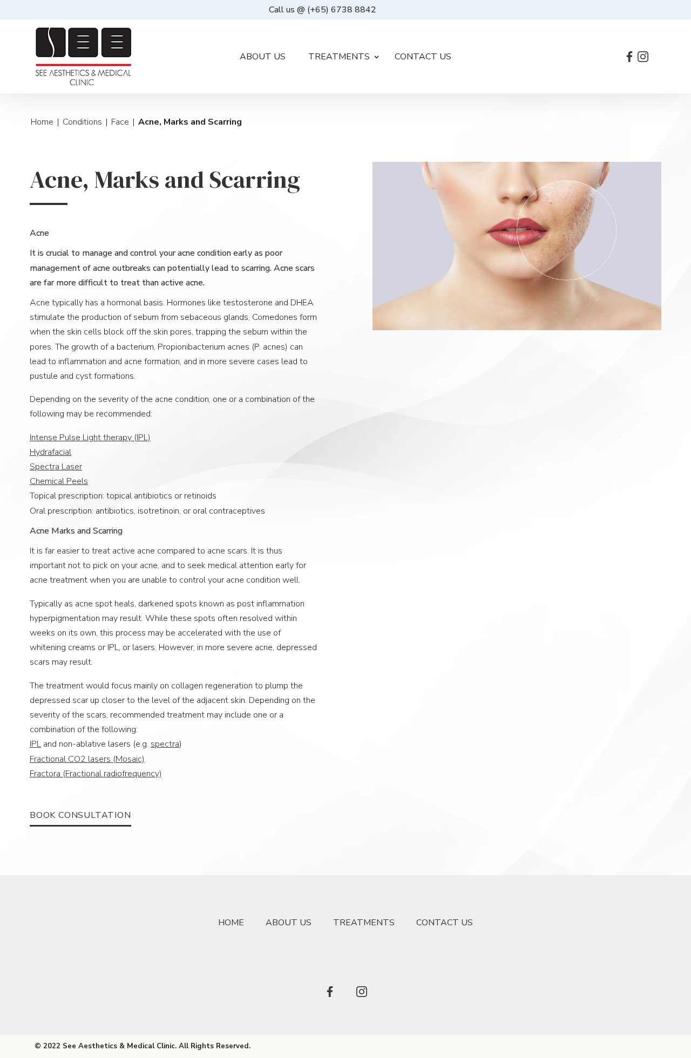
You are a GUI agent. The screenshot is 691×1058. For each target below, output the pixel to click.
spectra (165, 744)
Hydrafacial (50, 452)
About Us (263, 56)
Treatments (339, 56)
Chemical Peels (59, 481)
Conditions (82, 122)
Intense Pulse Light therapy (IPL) (90, 437)
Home (42, 122)
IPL (35, 744)
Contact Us (423, 56)
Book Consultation (80, 816)
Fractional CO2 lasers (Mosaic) (87, 759)
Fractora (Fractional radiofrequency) (96, 774)
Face (120, 122)
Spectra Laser (56, 467)
